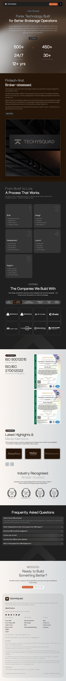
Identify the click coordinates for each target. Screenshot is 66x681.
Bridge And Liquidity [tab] (40, 302)
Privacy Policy (47, 625)
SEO (25, 625)
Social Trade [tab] (48, 302)
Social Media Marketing (30, 627)
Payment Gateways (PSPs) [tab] (29, 302)
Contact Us (46, 623)
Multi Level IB (8, 627)
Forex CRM (8, 620)
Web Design (27, 623)
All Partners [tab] (9, 302)
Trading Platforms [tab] (18, 302)
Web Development (29, 620)
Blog (44, 620)
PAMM (7, 629)
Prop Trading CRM (10, 623)
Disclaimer (46, 627)
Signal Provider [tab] (57, 302)
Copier (7, 631)
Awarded (16, 482)
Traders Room (9, 625)
